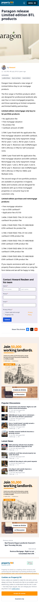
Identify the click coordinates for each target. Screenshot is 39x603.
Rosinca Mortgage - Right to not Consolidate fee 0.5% (22, 552)
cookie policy (16, 589)
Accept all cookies (19, 593)
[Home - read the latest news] (12, 3)
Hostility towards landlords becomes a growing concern (21, 432)
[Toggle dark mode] (24, 3)
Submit (7, 320)
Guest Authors (26, 78)
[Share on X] (31, 329)
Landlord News (6, 78)
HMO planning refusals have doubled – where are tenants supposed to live (21, 445)
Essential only (19, 599)
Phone (5, 294)
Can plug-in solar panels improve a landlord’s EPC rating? (20, 469)
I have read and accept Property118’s (18, 313)
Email (5, 302)
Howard (12, 67)
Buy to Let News (16, 78)
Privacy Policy (7, 309)
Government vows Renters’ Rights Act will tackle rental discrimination (22, 407)
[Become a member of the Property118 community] (19, 364)
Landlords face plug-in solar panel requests (23, 461)
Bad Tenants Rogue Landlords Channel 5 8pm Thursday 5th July (20, 544)
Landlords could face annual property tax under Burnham (22, 454)
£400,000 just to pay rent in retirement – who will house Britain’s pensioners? (22, 416)
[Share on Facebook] (27, 329)
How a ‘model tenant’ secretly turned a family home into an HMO (21, 424)
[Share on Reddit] (35, 329)
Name (5, 286)
